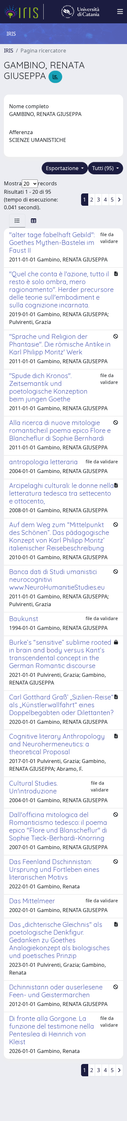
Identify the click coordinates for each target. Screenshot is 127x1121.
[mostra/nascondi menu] (120, 11)
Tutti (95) (103, 168)
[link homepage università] (80, 11)
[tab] (17, 220)
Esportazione (63, 168)
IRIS (8, 50)
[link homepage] (24, 11)
